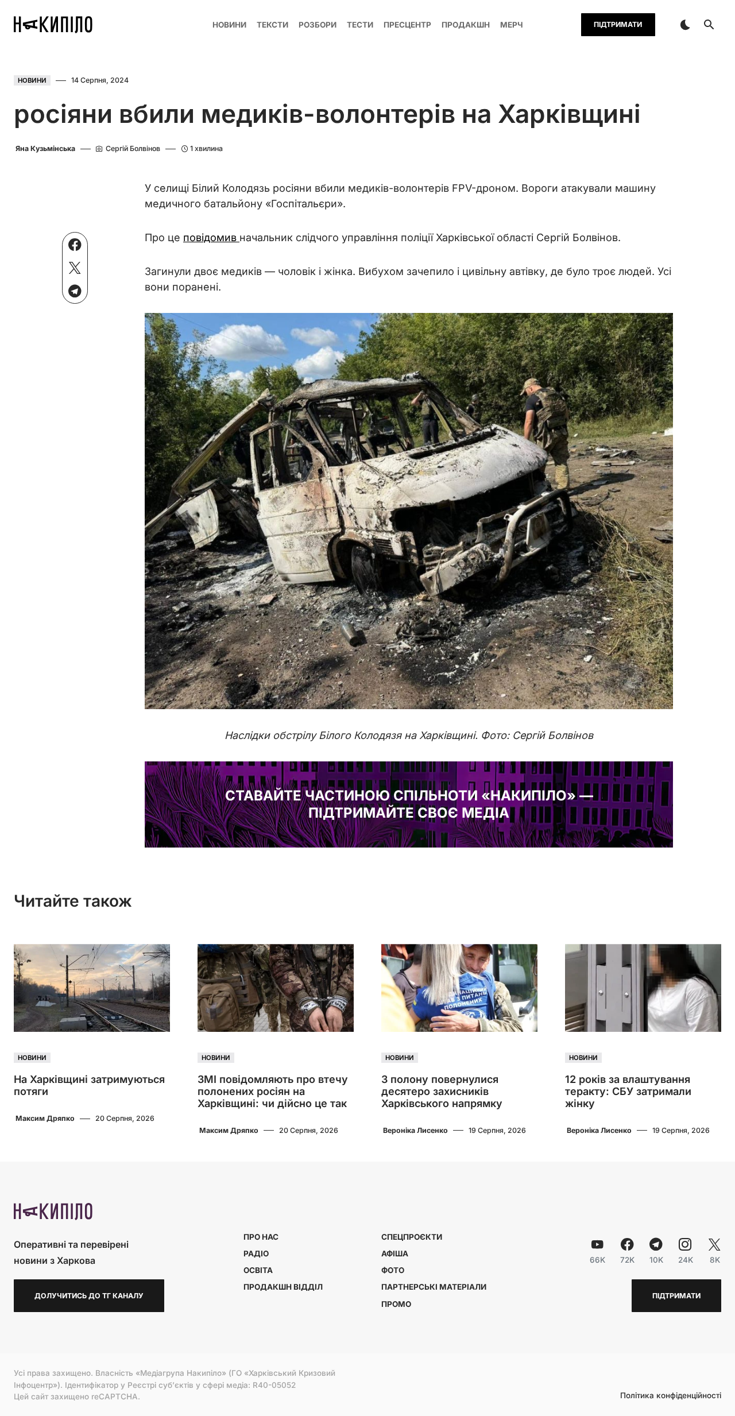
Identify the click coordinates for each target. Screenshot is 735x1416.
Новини (32, 80)
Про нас (260, 1236)
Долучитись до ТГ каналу (89, 1295)
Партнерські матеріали (433, 1286)
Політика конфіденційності (670, 1396)
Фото (392, 1270)
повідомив (211, 237)
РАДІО (256, 1253)
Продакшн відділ (283, 1286)
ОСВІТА (258, 1270)
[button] (685, 24)
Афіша (394, 1253)
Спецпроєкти (411, 1236)
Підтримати (618, 24)
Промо (396, 1304)
